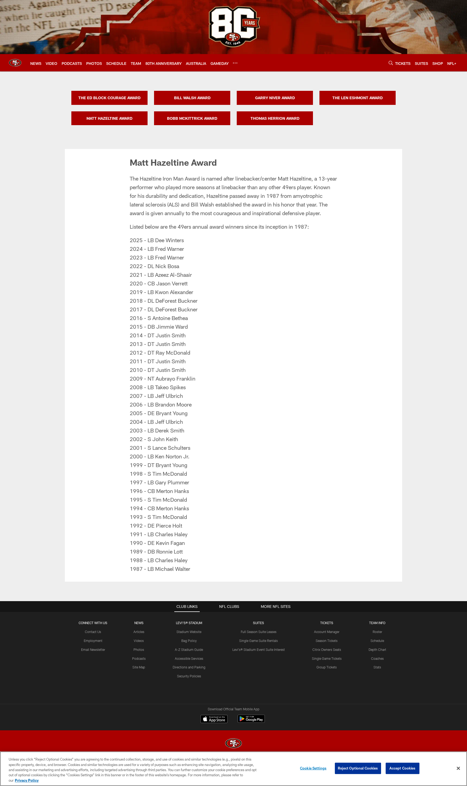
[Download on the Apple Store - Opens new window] (214, 719)
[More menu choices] (235, 63)
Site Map (138, 667)
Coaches (377, 658)
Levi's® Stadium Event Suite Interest (258, 649)
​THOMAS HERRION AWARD (275, 118)
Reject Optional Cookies (358, 768)
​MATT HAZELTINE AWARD (109, 118)
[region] (233, 768)
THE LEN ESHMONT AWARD (357, 97)
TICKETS (326, 623)
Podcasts (139, 658)
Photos (139, 649)
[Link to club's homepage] (15, 62)
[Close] (458, 768)
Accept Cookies (402, 768)
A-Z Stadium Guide (189, 649)
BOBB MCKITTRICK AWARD (192, 118)
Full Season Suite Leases (258, 632)
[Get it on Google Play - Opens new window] (251, 721)
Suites (258, 623)
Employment (93, 640)
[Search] (391, 62)
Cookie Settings (313, 768)
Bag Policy (189, 640)
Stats (377, 667)
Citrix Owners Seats (326, 649)
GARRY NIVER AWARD (275, 97)
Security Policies (189, 676)
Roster (377, 632)
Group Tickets (326, 667)
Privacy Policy (27, 780)
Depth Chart (377, 649)
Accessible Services (189, 658)
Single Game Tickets (327, 658)
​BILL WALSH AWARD (192, 97)
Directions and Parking (189, 667)
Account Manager (326, 632)
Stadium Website (188, 632)
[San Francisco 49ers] (233, 744)
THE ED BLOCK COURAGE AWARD (109, 97)
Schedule (377, 640)
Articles (139, 632)
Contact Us (93, 632)
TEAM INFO (377, 623)
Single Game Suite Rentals (258, 640)
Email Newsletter (93, 649)
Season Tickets (327, 640)
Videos (139, 640)
